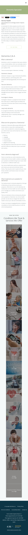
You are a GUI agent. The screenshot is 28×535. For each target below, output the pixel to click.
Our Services (11, 16)
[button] (26, 2)
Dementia (17, 16)
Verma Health (4, 16)
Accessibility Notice (16, 509)
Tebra (20, 530)
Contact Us (24, 509)
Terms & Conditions (5, 509)
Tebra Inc (14, 506)
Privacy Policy (20, 506)
